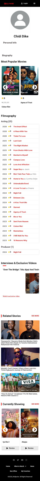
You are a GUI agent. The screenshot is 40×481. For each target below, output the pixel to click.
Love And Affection (21, 164)
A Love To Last (19, 188)
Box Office (13, 471)
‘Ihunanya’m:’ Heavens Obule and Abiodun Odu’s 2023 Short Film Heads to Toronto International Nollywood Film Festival (19, 343)
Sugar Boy (17, 169)
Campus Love (19, 160)
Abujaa (24, 442)
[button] (34, 3)
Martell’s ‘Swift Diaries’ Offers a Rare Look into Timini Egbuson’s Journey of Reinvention (18, 369)
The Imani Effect (20, 127)
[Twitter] (18, 460)
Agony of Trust (26, 103)
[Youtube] (22, 460)
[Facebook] (14, 460)
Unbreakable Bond (21, 183)
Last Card (17, 141)
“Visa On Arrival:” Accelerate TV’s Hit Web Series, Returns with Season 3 (19, 395)
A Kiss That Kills (20, 202)
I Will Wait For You (20, 236)
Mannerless (18, 231)
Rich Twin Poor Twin (21, 174)
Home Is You (18, 179)
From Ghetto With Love (22, 150)
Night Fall (17, 193)
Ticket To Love (19, 136)
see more (35, 404)
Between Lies (18, 198)
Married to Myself (20, 155)
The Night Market (20, 145)
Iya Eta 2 (6, 442)
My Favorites (25, 471)
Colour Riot (6, 107)
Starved (16, 207)
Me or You (17, 217)
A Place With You (20, 131)
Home (8, 466)
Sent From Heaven (20, 221)
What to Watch (19, 466)
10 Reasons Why (20, 240)
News (32, 466)
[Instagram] (26, 460)
